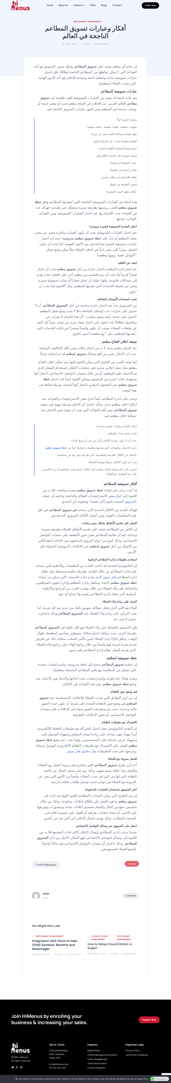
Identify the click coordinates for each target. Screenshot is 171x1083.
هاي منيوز (109, 577)
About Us (63, 5)
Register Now (149, 1019)
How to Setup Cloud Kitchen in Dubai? (110, 946)
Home (50, 5)
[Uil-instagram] (21, 1067)
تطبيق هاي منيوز (78, 751)
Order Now (150, 5)
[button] (83, 960)
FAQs (93, 5)
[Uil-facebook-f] (17, 1067)
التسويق (130, 501)
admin (86, 43)
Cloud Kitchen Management (99, 938)
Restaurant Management (87, 21)
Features (78, 5)
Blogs (104, 5)
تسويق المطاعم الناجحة (47, 864)
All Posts (132, 895)
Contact (116, 5)
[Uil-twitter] (12, 1067)
